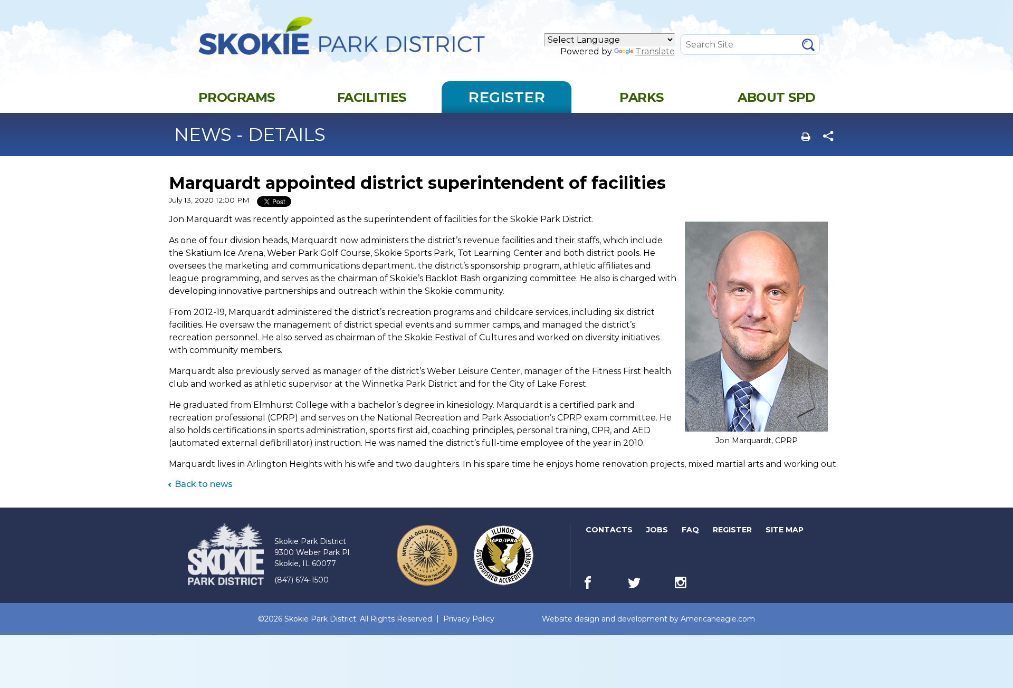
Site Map (785, 529)
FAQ (690, 529)
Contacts (609, 529)
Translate (655, 51)
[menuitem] (236, 97)
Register (733, 531)
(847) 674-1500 (301, 580)
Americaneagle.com (718, 619)
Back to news (204, 484)
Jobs (658, 531)
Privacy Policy (468, 619)
